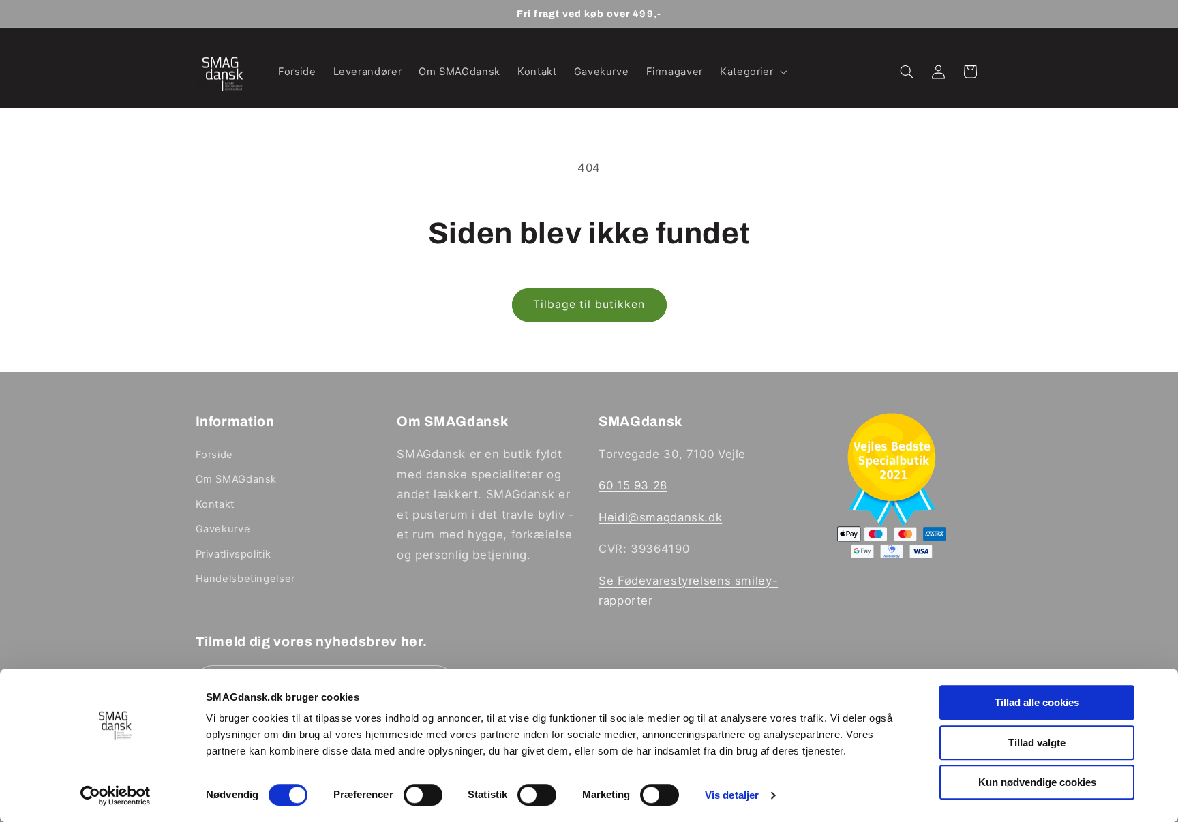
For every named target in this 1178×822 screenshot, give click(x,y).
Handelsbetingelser (245, 579)
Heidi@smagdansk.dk (660, 517)
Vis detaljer (732, 795)
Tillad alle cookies (1037, 702)
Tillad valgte (1037, 742)
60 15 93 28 (633, 486)
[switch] (423, 795)
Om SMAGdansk (236, 480)
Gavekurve (223, 529)
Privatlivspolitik (233, 554)
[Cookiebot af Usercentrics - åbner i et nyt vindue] (115, 795)
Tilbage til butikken (589, 304)
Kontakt (215, 504)
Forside (214, 454)
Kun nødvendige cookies (1037, 782)
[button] (751, 72)
